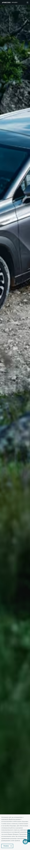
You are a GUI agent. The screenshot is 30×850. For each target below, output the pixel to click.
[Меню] (27, 2)
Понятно (6, 846)
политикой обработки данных (10, 819)
